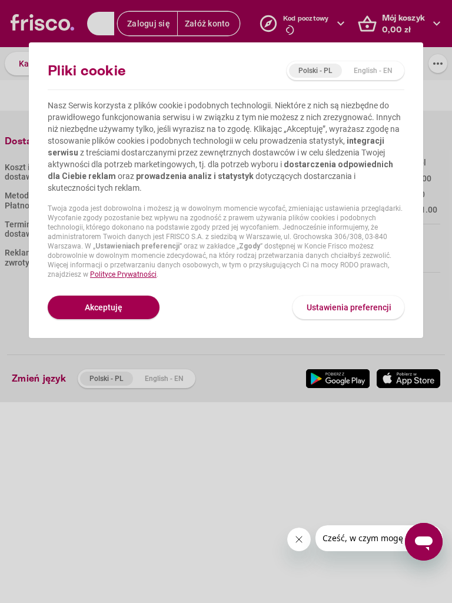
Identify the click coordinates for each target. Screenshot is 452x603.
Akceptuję (103, 307)
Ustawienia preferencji (349, 307)
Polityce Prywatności (123, 274)
